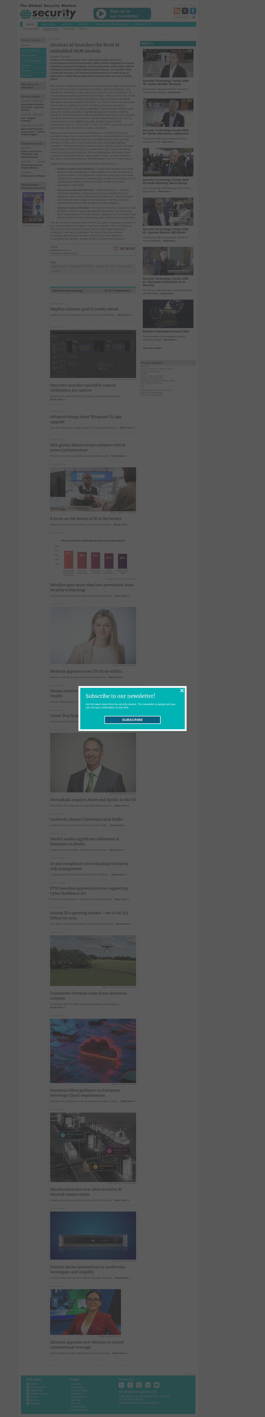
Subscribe (132, 720)
